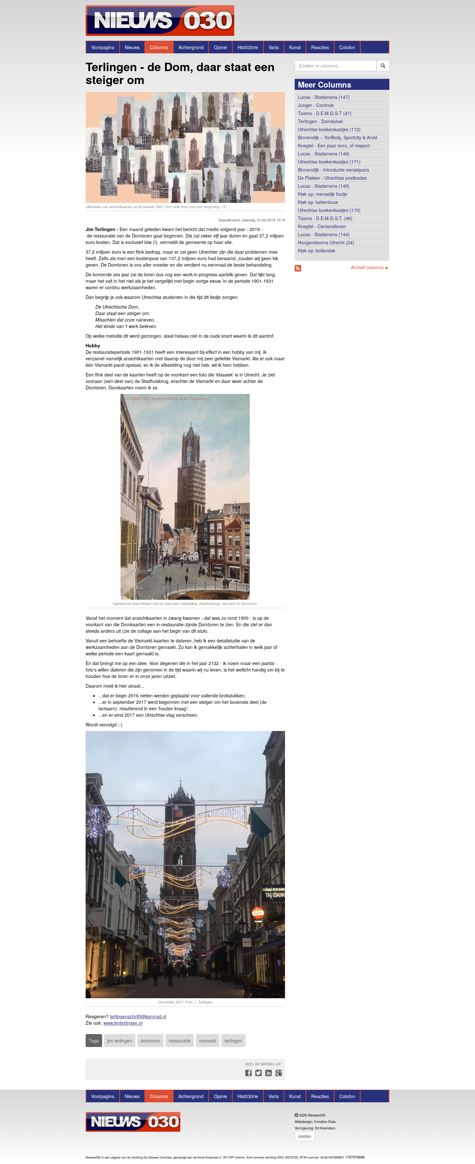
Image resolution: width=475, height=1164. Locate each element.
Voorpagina (102, 47)
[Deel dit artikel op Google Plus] (277, 1074)
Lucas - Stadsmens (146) (324, 153)
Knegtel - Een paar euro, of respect (334, 145)
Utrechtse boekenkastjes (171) (329, 161)
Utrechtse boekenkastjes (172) (329, 129)
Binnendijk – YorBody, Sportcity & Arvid (337, 137)
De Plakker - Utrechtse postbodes (332, 178)
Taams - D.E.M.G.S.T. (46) (325, 218)
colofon (304, 1136)
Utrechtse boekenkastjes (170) (329, 210)
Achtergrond (191, 47)
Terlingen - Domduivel (320, 121)
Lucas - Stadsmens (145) (324, 186)
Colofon (347, 47)
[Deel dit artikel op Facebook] (248, 1074)
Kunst (295, 47)
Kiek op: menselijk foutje (322, 194)
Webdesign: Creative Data (315, 1121)
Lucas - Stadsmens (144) (324, 234)
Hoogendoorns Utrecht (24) (326, 242)
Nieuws (132, 47)
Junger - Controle (316, 105)
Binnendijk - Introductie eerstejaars (333, 169)
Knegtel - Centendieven (322, 226)
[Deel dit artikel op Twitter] (258, 1074)
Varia (274, 47)
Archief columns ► (370, 267)
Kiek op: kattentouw (318, 202)
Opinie (220, 47)
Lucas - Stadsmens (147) (324, 97)
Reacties (320, 47)
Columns (159, 47)
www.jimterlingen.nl (122, 1023)
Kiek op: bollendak (316, 250)
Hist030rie (248, 47)
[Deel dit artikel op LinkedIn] (268, 1074)
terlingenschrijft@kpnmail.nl (138, 1016)
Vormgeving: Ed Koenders (315, 1127)
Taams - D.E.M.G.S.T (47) (325, 113)
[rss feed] (298, 268)
